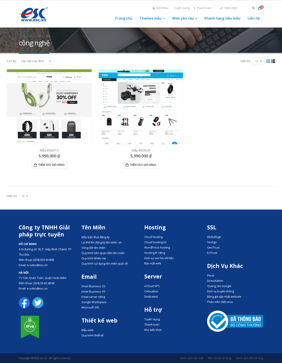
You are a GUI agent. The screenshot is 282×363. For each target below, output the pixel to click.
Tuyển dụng (181, 8)
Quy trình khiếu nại (94, 258)
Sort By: (12, 61)
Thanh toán (204, 8)
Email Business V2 (93, 286)
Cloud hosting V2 (155, 242)
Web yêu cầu (183, 18)
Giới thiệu (162, 8)
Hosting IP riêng (154, 253)
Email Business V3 (93, 291)
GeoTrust (213, 247)
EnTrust (212, 253)
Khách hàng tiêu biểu (222, 18)
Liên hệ (254, 18)
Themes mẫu (150, 18)
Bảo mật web (152, 263)
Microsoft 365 (90, 307)
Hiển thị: (245, 61)
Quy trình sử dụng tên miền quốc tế (105, 263)
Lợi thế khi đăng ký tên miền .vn (102, 242)
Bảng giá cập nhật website (224, 297)
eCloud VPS (152, 286)
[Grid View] (268, 61)
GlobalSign (214, 237)
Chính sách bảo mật (191, 358)
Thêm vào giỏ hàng (51, 165)
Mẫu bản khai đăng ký (95, 237)
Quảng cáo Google (219, 286)
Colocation (151, 291)
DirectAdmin (215, 281)
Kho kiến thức (153, 330)
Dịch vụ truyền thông (220, 291)
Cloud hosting (153, 237)
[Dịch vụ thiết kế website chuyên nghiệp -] (33, 14)
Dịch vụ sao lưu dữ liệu (159, 258)
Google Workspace (94, 302)
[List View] (273, 61)
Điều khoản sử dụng (219, 358)
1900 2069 (230, 8)
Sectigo (212, 242)
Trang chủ (123, 18)
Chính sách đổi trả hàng (249, 358)
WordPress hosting (157, 247)
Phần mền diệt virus (220, 302)
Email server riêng (93, 297)
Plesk (210, 275)
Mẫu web (88, 330)
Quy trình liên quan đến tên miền (103, 253)
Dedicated (151, 297)
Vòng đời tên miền (93, 248)
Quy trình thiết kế (93, 335)
